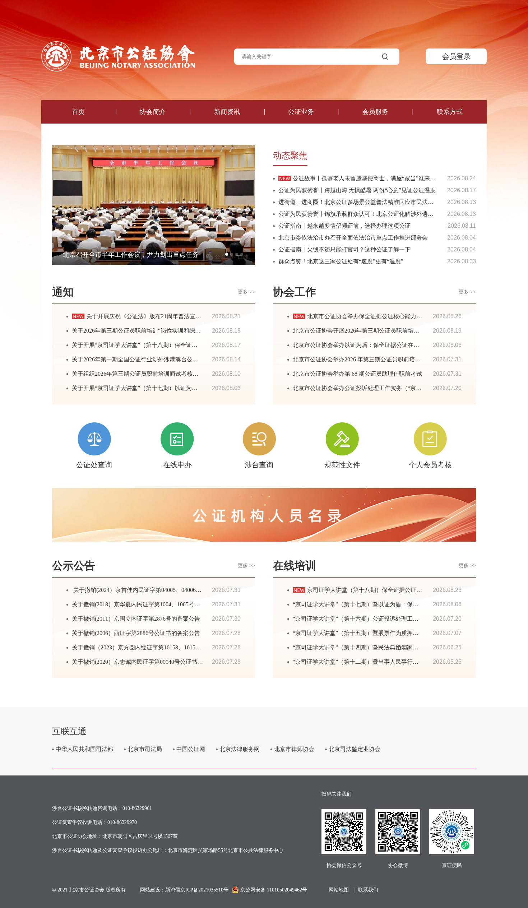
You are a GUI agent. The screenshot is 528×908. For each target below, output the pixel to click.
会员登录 (456, 56)
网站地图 (339, 890)
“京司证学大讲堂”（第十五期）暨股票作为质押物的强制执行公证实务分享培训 (393, 633)
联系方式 (450, 111)
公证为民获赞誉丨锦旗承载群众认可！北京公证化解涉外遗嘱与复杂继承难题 (376, 214)
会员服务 (375, 111)
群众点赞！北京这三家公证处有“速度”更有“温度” (340, 261)
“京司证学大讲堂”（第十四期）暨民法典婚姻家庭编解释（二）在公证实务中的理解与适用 (407, 647)
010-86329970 (122, 822)
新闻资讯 (227, 111)
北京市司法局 (145, 749)
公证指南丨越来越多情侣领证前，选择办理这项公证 (344, 226)
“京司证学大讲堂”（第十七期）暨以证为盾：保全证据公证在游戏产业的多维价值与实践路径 (410, 604)
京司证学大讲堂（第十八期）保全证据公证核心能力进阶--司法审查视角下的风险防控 (415, 590)
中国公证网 (190, 749)
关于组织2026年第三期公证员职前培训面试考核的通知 (141, 374)
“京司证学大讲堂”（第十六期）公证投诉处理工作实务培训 (367, 619)
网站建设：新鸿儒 (160, 890)
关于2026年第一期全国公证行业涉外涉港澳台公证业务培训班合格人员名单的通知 (175, 359)
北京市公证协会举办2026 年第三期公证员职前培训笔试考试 (368, 359)
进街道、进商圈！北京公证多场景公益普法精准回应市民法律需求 (361, 202)
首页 (78, 111)
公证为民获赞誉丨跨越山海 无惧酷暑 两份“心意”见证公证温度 (357, 190)
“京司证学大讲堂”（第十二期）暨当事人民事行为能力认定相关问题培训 (384, 662)
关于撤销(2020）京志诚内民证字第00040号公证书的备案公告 (149, 662)
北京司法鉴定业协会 (354, 749)
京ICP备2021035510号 (204, 890)
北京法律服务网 (239, 749)
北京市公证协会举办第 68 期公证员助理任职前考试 (357, 374)
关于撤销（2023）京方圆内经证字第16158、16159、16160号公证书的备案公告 (171, 647)
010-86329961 (137, 808)
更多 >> (246, 292)
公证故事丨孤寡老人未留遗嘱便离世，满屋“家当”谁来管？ (367, 178)
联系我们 (368, 890)
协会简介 (153, 111)
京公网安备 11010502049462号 (273, 890)
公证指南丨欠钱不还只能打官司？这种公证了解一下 (344, 249)
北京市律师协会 (294, 749)
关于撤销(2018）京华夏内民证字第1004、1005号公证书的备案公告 (156, 604)
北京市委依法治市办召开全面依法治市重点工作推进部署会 (353, 238)
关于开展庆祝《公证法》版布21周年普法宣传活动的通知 (158, 316)
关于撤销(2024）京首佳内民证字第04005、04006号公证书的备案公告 (159, 590)
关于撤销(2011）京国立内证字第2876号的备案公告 (136, 619)
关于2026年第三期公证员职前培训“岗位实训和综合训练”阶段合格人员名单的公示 (175, 331)
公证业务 (301, 111)
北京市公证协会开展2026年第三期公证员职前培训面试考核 (367, 331)
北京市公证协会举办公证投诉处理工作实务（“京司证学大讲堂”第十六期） (387, 388)
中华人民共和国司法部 (84, 749)
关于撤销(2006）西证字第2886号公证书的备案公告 (136, 633)
